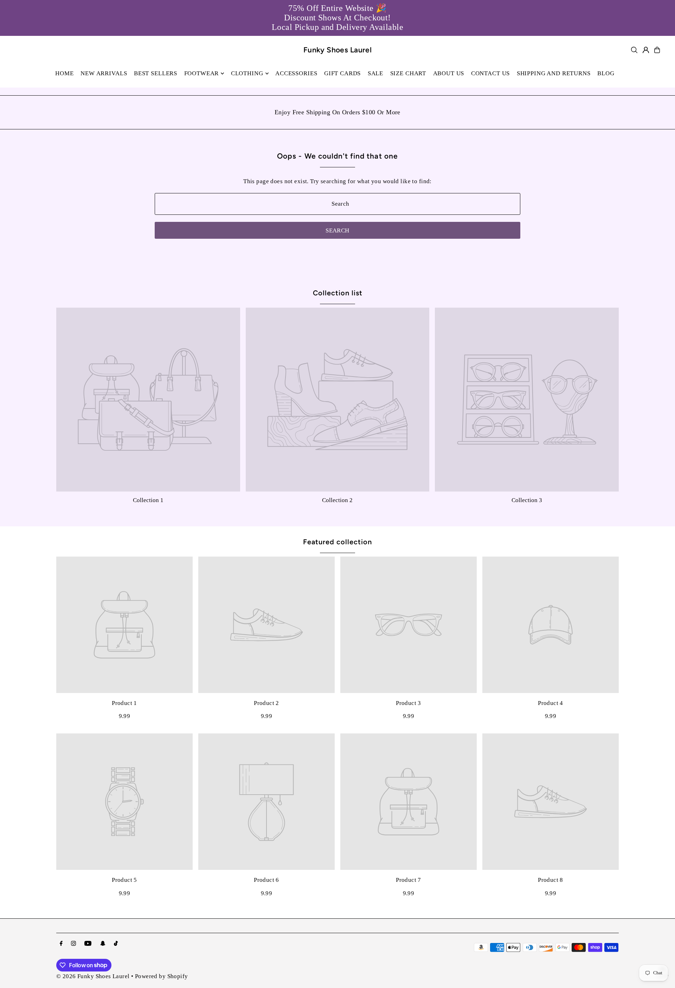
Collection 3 (527, 500)
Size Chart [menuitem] (408, 73)
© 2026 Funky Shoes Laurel (93, 976)
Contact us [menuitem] (490, 73)
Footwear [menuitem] (201, 73)
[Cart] (657, 50)
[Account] (646, 50)
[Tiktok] (116, 944)
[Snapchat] (102, 944)
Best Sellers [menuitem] (155, 73)
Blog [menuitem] (605, 73)
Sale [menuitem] (375, 73)
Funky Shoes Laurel (337, 49)
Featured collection (337, 542)
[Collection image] (148, 400)
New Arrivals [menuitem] (104, 73)
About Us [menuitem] (448, 73)
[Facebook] (61, 944)
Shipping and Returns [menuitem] (554, 73)
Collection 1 (148, 500)
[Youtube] (87, 944)
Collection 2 (337, 500)
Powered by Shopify (161, 976)
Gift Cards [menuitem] (342, 73)
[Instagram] (73, 944)
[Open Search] (634, 50)
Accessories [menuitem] (296, 73)
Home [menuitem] (64, 73)
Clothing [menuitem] (247, 73)
